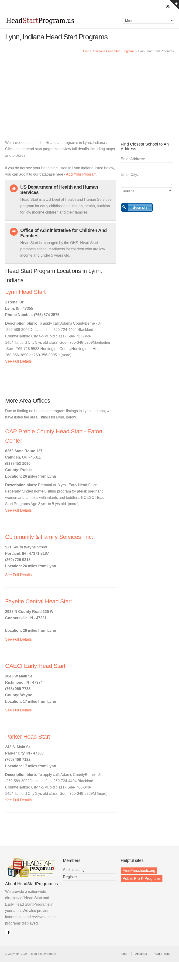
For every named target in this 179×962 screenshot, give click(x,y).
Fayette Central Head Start (38, 601)
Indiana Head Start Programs (114, 51)
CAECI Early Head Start (35, 666)
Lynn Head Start (25, 292)
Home (87, 51)
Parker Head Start (27, 737)
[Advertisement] (89, 93)
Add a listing (162, 953)
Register (70, 877)
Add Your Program (81, 174)
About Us (141, 953)
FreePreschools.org (139, 871)
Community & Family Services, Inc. (49, 537)
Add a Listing (74, 870)
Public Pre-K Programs (142, 878)
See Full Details (18, 361)
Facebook (8, 931)
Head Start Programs (46, 22)
